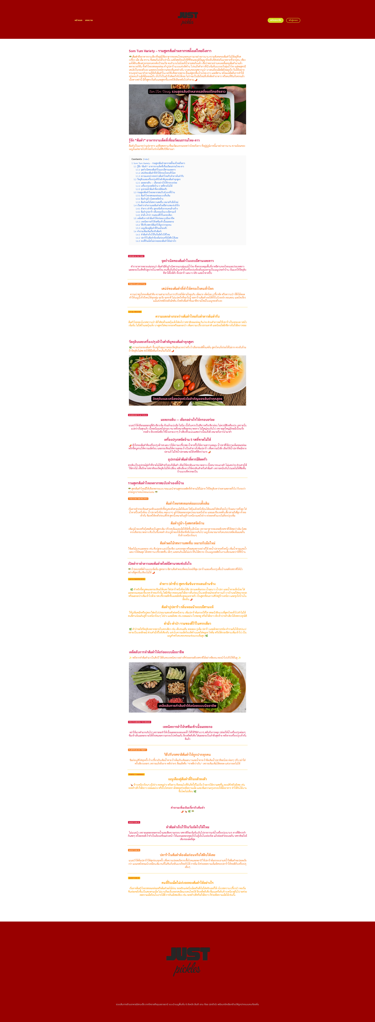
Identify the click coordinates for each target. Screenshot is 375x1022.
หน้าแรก (78, 20)
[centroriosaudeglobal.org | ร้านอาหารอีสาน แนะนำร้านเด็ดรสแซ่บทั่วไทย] (187, 19)
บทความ (89, 20)
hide (146, 159)
